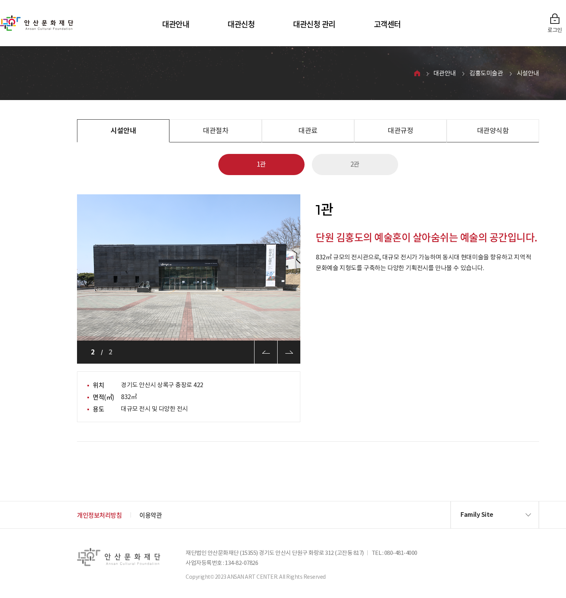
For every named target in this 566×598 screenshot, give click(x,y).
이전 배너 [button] (265, 352)
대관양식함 (493, 130)
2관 (355, 164)
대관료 (308, 130)
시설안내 (528, 73)
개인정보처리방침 (99, 514)
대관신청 (241, 24)
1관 (261, 164)
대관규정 (400, 130)
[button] (494, 514)
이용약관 (150, 514)
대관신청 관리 (314, 24)
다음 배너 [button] (288, 352)
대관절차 (215, 130)
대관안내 (175, 24)
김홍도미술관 (486, 73)
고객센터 (387, 24)
